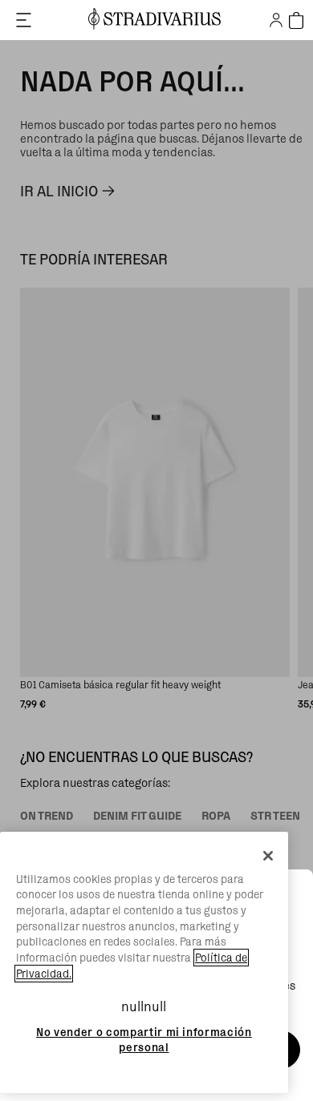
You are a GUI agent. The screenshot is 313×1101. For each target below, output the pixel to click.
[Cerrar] (268, 855)
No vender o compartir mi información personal (144, 1039)
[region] (144, 963)
